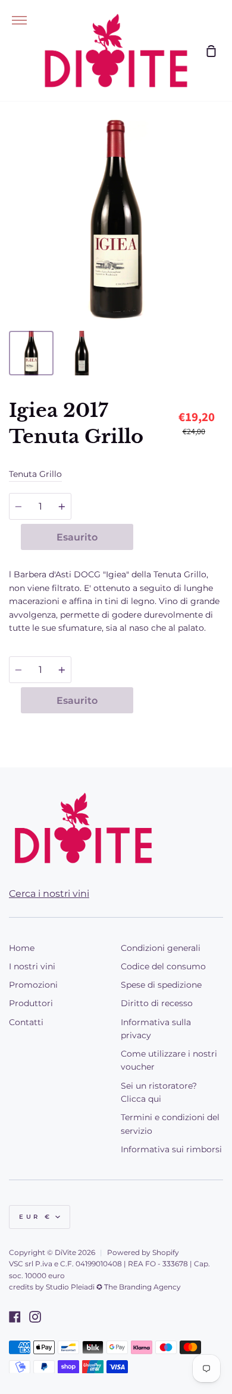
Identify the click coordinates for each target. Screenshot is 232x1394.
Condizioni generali (160, 948)
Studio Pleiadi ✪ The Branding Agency (113, 1286)
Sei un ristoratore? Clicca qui (159, 1092)
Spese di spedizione (161, 984)
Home (22, 948)
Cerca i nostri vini (49, 893)
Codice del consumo (163, 966)
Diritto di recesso (157, 1003)
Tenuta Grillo (35, 474)
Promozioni (33, 984)
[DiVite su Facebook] (15, 1317)
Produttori (31, 1003)
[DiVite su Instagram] (35, 1317)
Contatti (26, 1022)
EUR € (35, 1217)
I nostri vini (32, 966)
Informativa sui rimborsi (171, 1149)
